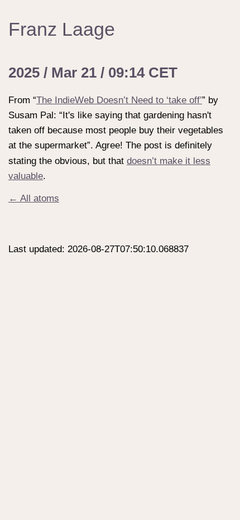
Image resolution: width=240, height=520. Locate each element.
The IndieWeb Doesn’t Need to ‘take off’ (119, 100)
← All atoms (33, 198)
